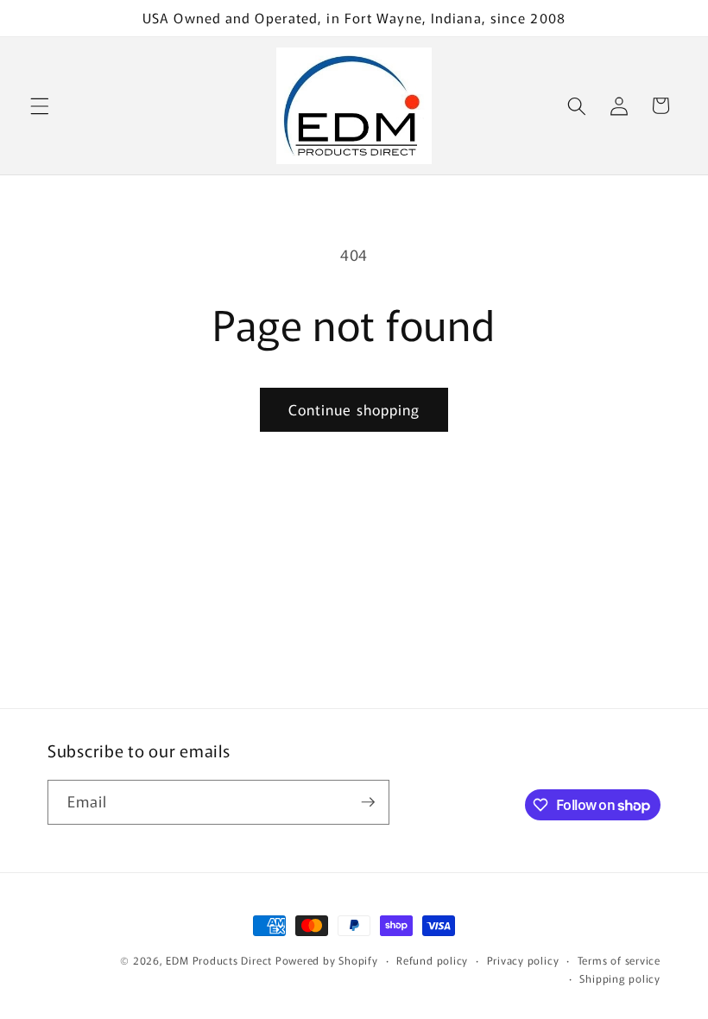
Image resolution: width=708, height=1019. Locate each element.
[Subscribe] (368, 802)
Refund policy (432, 960)
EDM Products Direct (219, 960)
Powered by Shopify (326, 960)
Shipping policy (620, 978)
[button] (39, 105)
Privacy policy (523, 960)
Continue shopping (354, 409)
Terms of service (619, 960)
